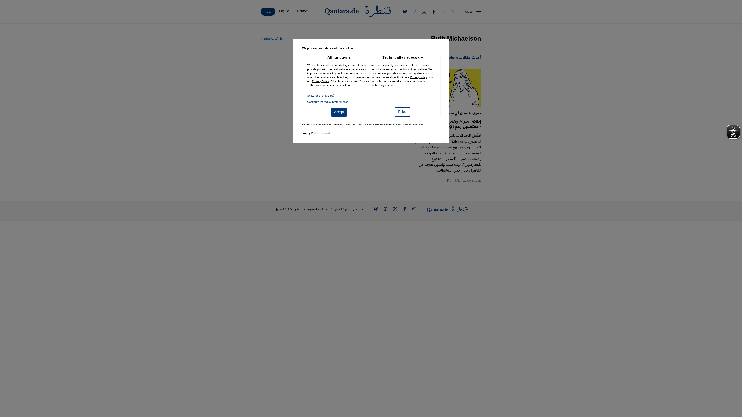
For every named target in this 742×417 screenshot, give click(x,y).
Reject (402, 111)
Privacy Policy (418, 77)
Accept (339, 112)
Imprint (325, 133)
